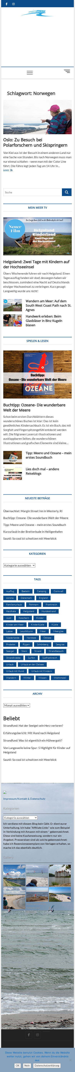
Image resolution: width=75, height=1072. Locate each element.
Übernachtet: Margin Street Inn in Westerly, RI (32, 511)
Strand (37, 651)
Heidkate (11, 611)
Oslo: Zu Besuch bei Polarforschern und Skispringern (35, 142)
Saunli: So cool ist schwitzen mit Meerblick (30, 538)
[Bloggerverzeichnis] (4, 792)
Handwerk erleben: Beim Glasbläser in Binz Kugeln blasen (44, 320)
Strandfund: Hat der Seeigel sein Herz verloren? (33, 725)
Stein (24, 651)
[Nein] (70, 1060)
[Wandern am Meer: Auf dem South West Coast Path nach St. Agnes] (12, 305)
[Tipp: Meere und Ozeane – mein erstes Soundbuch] (12, 457)
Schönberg (42, 644)
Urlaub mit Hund (15, 671)
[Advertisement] (37, 38)
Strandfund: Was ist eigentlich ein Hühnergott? (32, 740)
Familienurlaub (14, 604)
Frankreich (51, 604)
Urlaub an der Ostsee (32, 664)
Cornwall (58, 591)
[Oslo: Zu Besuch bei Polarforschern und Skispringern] (37, 117)
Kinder (40, 617)
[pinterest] (46, 1031)
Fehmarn (33, 604)
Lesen (12, 170)
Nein (27, 1065)
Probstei (10, 644)
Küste (55, 624)
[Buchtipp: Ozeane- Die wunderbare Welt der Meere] (37, 374)
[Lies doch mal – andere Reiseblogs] (12, 473)
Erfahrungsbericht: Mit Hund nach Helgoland (31, 733)
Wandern (11, 677)
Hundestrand (49, 611)
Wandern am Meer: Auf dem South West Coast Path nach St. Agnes (48, 305)
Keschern (24, 617)
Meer (43, 631)
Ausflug (10, 591)
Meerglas (58, 631)
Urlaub (9, 664)
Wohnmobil (60, 677)
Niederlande (12, 637)
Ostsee (47, 637)
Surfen (31, 657)
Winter (27, 677)
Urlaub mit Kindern (41, 671)
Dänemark (26, 597)
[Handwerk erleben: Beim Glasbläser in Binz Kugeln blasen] (12, 320)
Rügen (26, 644)
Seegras (60, 644)
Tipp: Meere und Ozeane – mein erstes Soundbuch (49, 455)
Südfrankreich (49, 657)
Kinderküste (37, 624)
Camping (41, 591)
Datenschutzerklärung (47, 1065)
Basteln (26, 591)
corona (9, 597)
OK (17, 1065)
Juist (8, 617)
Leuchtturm (26, 631)
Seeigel (10, 651)
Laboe (9, 631)
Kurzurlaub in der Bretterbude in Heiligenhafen (32, 531)
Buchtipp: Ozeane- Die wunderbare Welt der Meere (35, 518)
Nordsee (31, 637)
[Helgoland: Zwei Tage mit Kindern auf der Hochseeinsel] (37, 236)
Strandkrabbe (13, 657)
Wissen (42, 677)
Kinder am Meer (15, 624)
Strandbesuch (56, 651)
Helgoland (28, 611)
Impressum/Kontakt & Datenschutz (24, 798)
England (43, 597)
